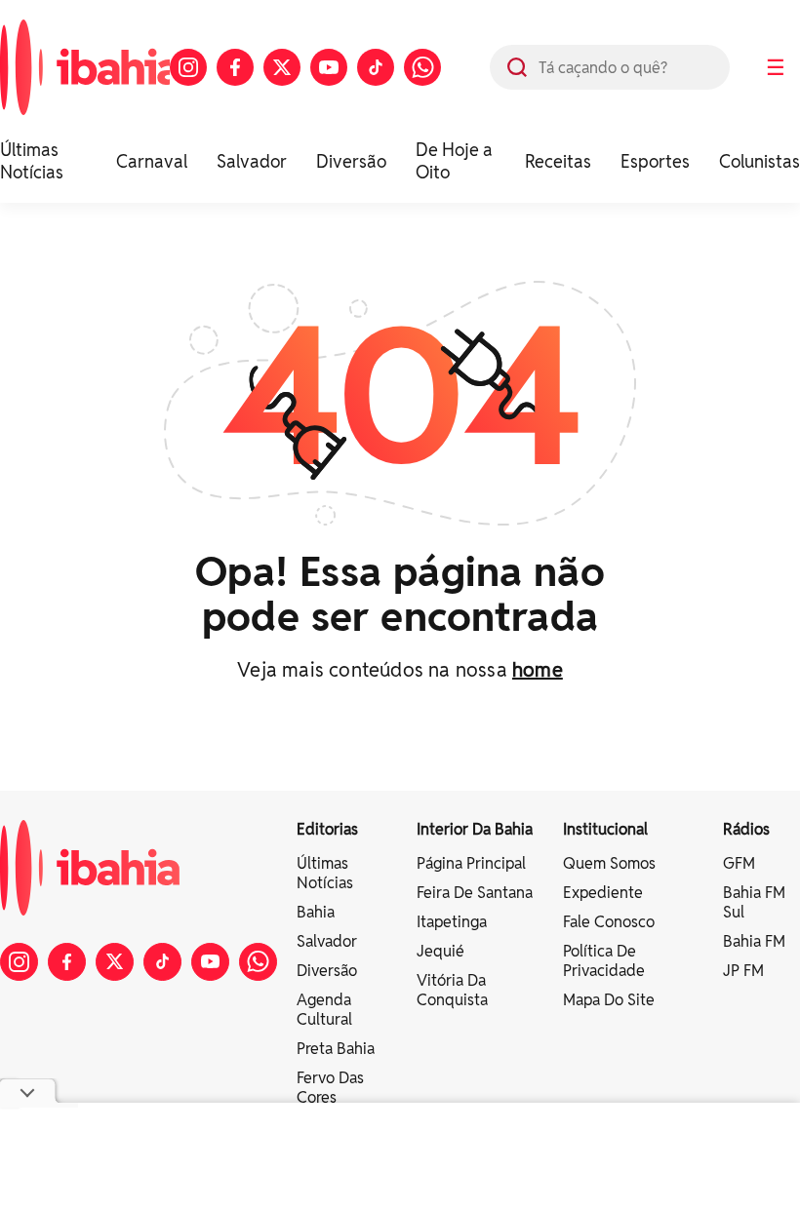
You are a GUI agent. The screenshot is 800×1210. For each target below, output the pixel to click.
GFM (739, 863)
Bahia (316, 912)
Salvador (252, 161)
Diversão (351, 161)
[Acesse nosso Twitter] (281, 67)
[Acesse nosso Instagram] (188, 67)
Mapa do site (609, 1000)
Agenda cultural (324, 1010)
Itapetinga (452, 922)
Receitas (558, 161)
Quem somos (609, 863)
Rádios (746, 829)
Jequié (440, 951)
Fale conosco (609, 922)
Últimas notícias (325, 873)
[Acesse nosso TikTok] (375, 67)
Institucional (605, 829)
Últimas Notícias (31, 160)
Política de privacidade (604, 961)
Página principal (471, 863)
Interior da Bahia (475, 829)
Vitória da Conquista (452, 990)
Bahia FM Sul (754, 902)
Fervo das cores (330, 1088)
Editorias (327, 829)
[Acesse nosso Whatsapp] (422, 67)
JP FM (743, 970)
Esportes (655, 161)
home (537, 670)
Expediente (603, 892)
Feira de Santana (475, 892)
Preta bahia (336, 1048)
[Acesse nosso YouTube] (328, 67)
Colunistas (759, 161)
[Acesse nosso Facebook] (235, 67)
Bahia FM (754, 941)
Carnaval (151, 161)
